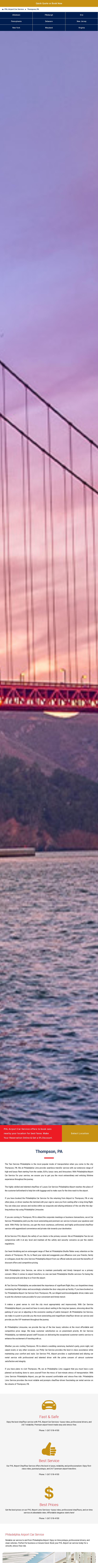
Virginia (82, 28)
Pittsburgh (49, 15)
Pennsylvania (16, 21)
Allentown (16, 15)
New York (16, 28)
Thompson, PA (33, 9)
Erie (81, 15)
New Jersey (81, 21)
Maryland (49, 28)
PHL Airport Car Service (14, 9)
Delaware (49, 21)
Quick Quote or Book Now (49, 3)
